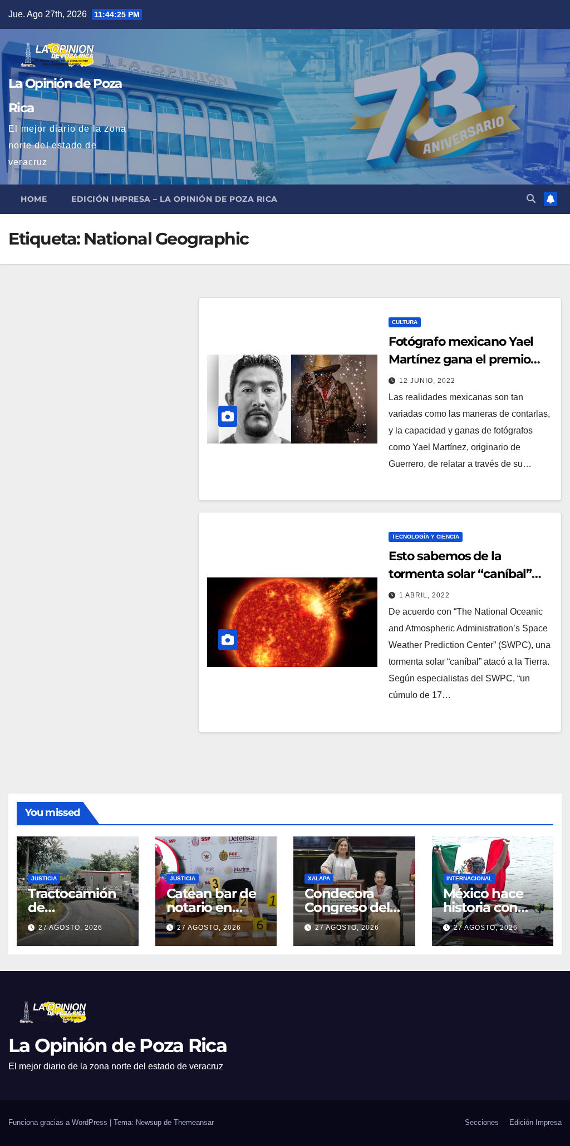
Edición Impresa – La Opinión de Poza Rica (174, 199)
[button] (531, 198)
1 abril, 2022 (424, 595)
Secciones (482, 1122)
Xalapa (319, 878)
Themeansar (194, 1122)
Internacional (469, 878)
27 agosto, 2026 (70, 927)
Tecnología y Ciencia (425, 537)
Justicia (44, 878)
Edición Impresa (535, 1122)
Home (34, 199)
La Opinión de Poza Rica (117, 1045)
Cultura (404, 322)
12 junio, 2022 (427, 381)
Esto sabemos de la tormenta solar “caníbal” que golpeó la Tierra (460, 574)
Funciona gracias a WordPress (59, 1122)
